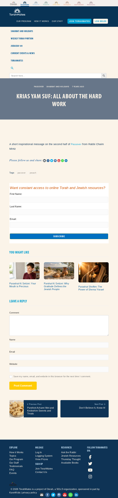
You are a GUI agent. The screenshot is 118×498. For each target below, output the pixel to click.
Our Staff (57, 21)
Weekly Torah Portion (22, 38)
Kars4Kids (14, 492)
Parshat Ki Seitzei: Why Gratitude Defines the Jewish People (56, 286)
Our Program (23, 21)
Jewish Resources (71, 456)
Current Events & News (23, 53)
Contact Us (41, 472)
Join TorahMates (79, 21)
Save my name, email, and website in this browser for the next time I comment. (52, 376)
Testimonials (16, 466)
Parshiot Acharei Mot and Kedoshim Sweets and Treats (40, 411)
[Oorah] (13, 3)
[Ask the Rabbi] (79, 3)
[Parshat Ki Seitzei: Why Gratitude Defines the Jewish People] (59, 270)
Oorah (50, 489)
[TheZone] (46, 3)
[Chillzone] (36, 3)
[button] (57, 66)
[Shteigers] (67, 3)
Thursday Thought (71, 459)
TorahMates (17, 60)
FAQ (11, 469)
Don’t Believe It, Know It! (92, 408)
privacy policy (29, 492)
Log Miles (100, 21)
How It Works (41, 21)
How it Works (16, 452)
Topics (12, 456)
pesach (33, 173)
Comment (14, 312)
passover (21, 173)
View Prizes (41, 459)
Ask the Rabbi (68, 452)
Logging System (43, 456)
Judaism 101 (17, 45)
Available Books (70, 463)
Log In (38, 452)
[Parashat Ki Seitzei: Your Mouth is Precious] (24, 270)
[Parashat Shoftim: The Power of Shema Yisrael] (93, 272)
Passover (39, 87)
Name (12, 339)
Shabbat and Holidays (22, 31)
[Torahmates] (24, 3)
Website (13, 364)
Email (12, 352)
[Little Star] (56, 3)
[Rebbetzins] (91, 3)
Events (13, 473)
